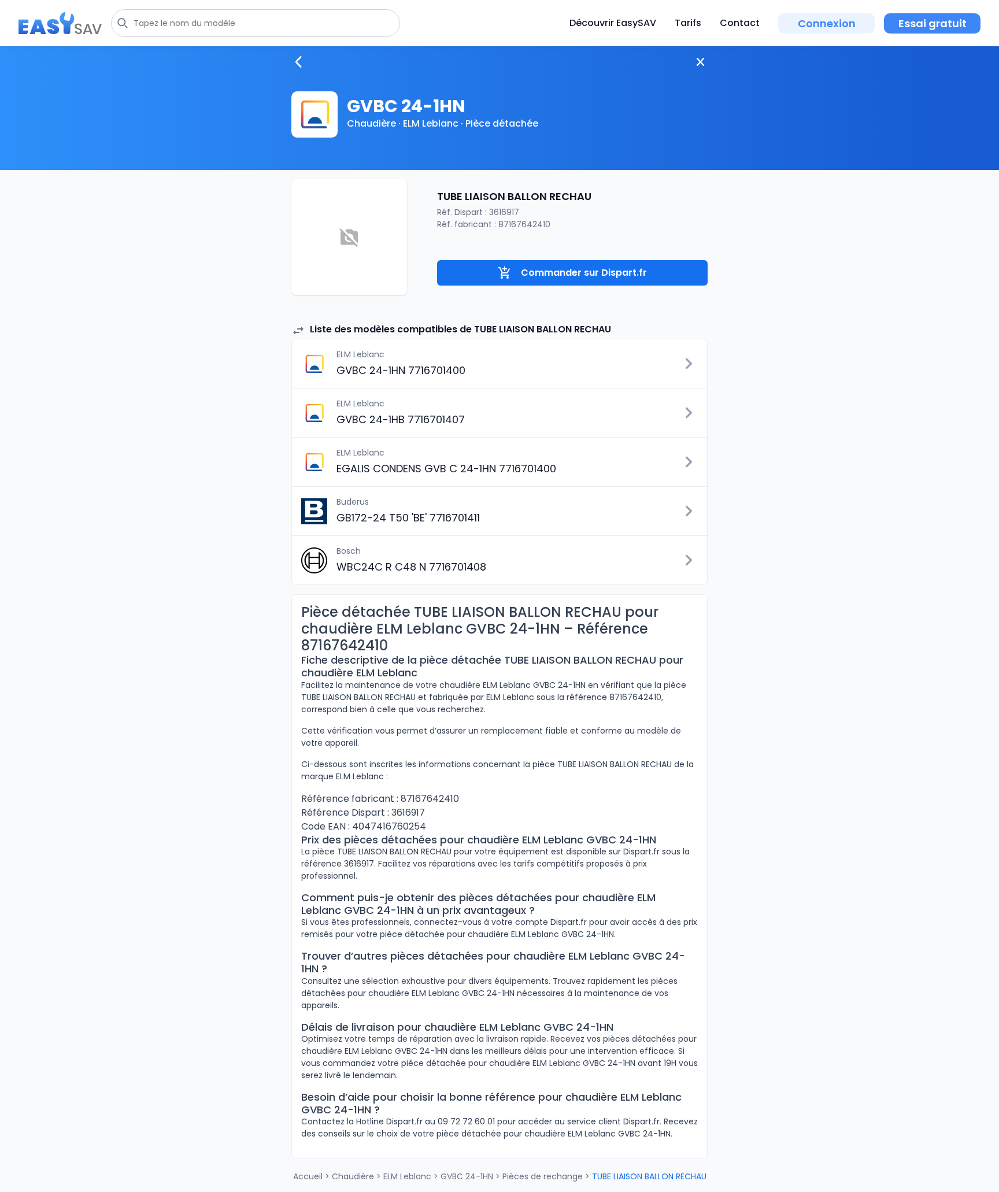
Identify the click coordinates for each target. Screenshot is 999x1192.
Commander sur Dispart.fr (584, 272)
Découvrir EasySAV (612, 22)
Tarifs (688, 22)
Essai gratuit (932, 23)
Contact (740, 22)
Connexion (827, 23)
